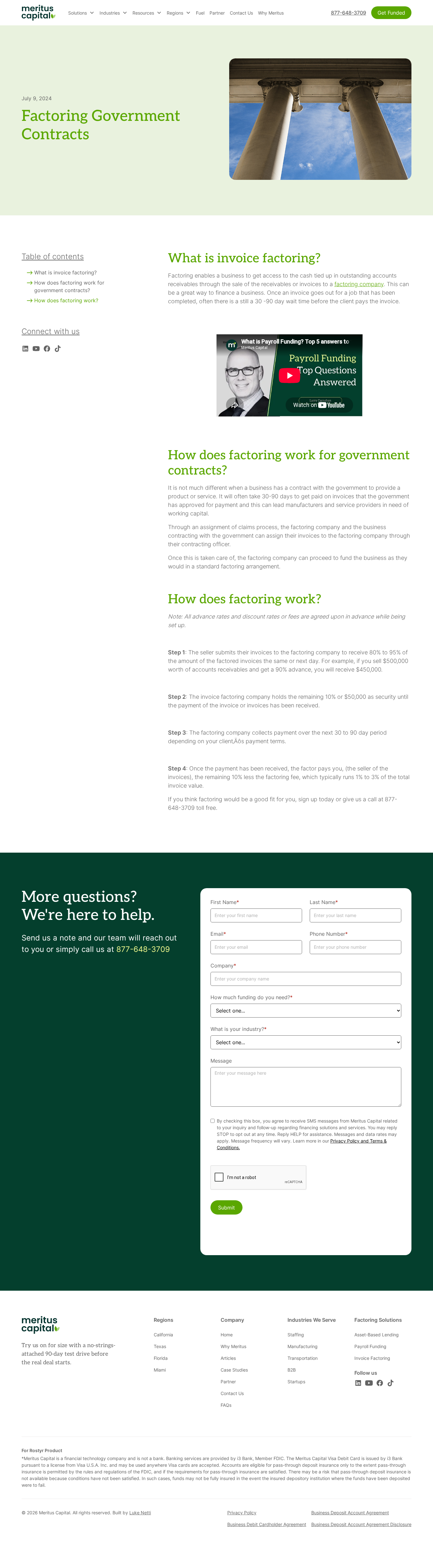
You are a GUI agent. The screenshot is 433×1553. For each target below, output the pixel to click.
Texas (160, 1346)
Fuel (200, 13)
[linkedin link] (25, 348)
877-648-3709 (348, 13)
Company (223, 965)
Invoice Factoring (372, 1358)
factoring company (359, 284)
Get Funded (391, 13)
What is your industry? (238, 1029)
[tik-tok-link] (57, 348)
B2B (292, 1370)
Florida (161, 1358)
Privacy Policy (241, 1512)
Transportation (303, 1358)
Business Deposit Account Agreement (350, 1512)
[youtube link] (36, 348)
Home (227, 1334)
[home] (38, 13)
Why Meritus (271, 13)
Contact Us (241, 13)
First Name (224, 902)
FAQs (226, 1405)
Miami (160, 1370)
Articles (228, 1358)
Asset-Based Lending (376, 1334)
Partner (217, 13)
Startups (296, 1381)
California (163, 1334)
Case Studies (234, 1370)
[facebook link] (47, 348)
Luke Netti (140, 1512)
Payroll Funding (370, 1346)
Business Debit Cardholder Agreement (266, 1524)
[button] (81, 13)
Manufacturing (303, 1346)
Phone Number (329, 934)
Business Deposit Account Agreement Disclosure (361, 1524)
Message (221, 1061)
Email (218, 934)
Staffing (296, 1334)
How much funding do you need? (251, 997)
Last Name (324, 902)
